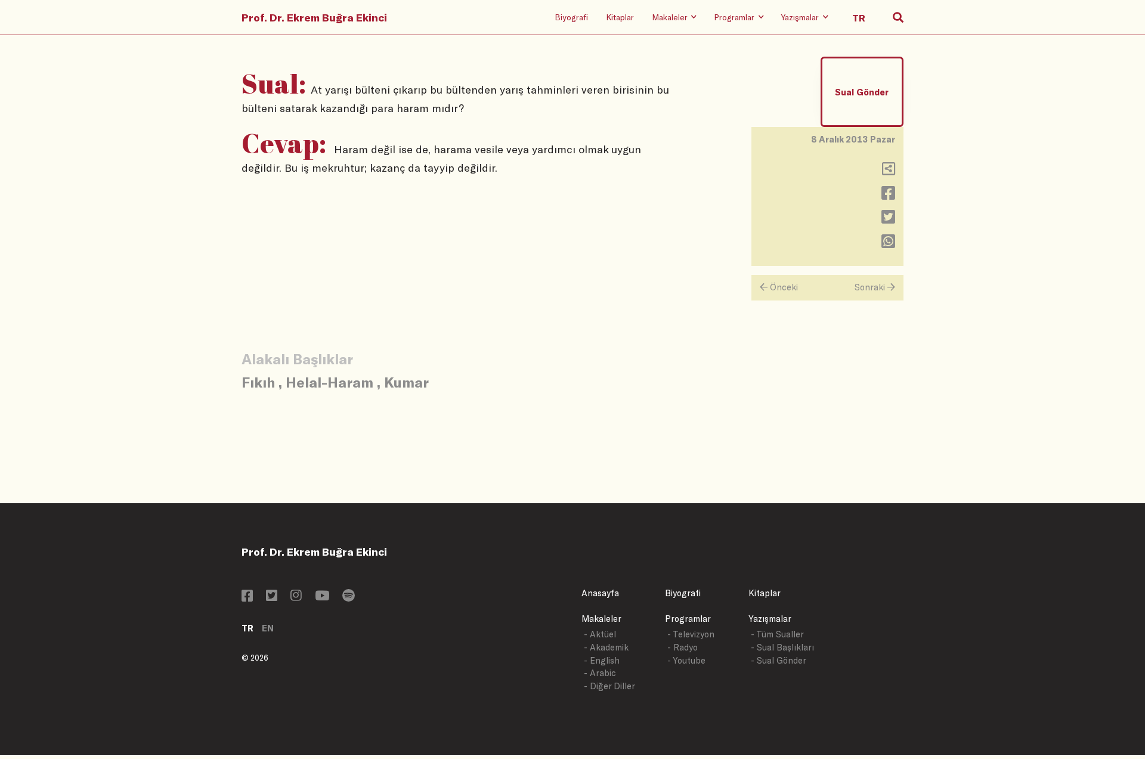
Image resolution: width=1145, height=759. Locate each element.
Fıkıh (258, 382)
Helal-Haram (329, 382)
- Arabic (600, 673)
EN (268, 628)
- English (602, 660)
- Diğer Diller (609, 686)
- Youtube (686, 660)
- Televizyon (690, 634)
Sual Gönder (862, 92)
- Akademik (606, 647)
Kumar (406, 382)
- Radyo (682, 647)
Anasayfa (600, 593)
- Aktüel (600, 634)
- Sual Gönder (778, 660)
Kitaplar (620, 17)
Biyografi (571, 17)
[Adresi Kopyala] (888, 171)
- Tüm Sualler (777, 634)
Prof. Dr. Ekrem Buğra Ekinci (314, 17)
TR (247, 628)
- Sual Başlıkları (782, 647)
